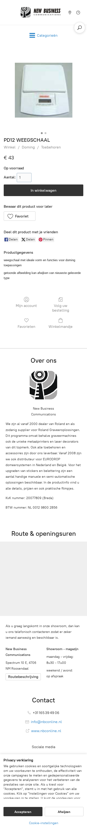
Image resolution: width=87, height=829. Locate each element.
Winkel (10, 147)
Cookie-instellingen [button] (43, 823)
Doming (28, 147)
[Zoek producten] (79, 27)
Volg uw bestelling (60, 307)
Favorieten (26, 326)
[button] (19, 216)
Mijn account (26, 305)
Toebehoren (51, 147)
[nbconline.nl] (40, 12)
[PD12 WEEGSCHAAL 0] (43, 90)
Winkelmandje (60, 326)
